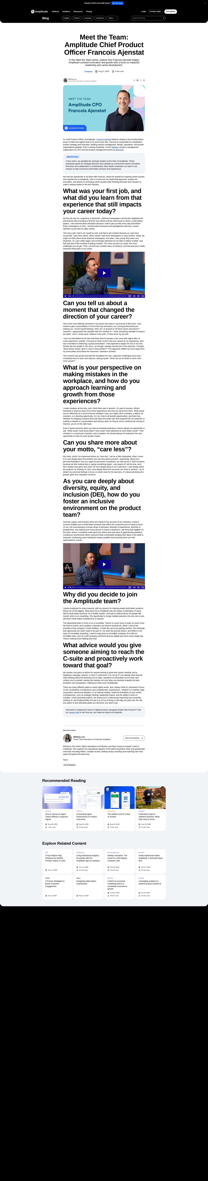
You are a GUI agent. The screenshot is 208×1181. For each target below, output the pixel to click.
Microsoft (119, 150)
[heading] (98, 3)
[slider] (100, 296)
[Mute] (134, 296)
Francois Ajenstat (103, 139)
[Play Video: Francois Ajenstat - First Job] (104, 273)
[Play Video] (65, 296)
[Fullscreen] (143, 296)
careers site (74, 712)
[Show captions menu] (130, 296)
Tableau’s (115, 147)
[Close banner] (205, 3)
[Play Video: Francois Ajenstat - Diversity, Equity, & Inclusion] (104, 564)
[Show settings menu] (138, 296)
